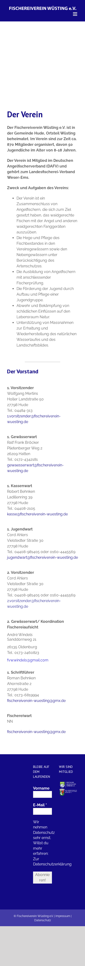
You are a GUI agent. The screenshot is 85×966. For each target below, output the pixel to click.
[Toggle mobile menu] (75, 14)
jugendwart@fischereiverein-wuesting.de (42, 557)
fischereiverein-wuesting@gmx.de (36, 700)
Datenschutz (42, 920)
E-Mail (40, 805)
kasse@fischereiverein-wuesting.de (37, 514)
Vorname (41, 788)
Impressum (62, 916)
